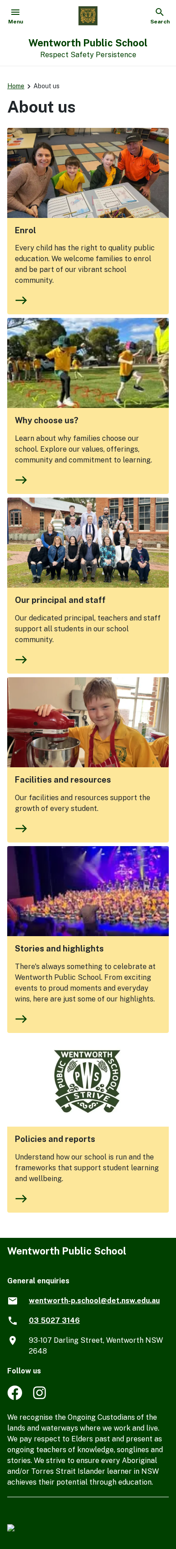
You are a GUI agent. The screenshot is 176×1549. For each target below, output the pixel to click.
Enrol (25, 230)
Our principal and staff (60, 600)
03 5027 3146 (54, 1320)
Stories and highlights (59, 948)
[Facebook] (14, 1397)
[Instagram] (40, 1397)
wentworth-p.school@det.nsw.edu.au (94, 1300)
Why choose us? (47, 420)
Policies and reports (55, 1139)
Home (15, 86)
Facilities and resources (63, 779)
